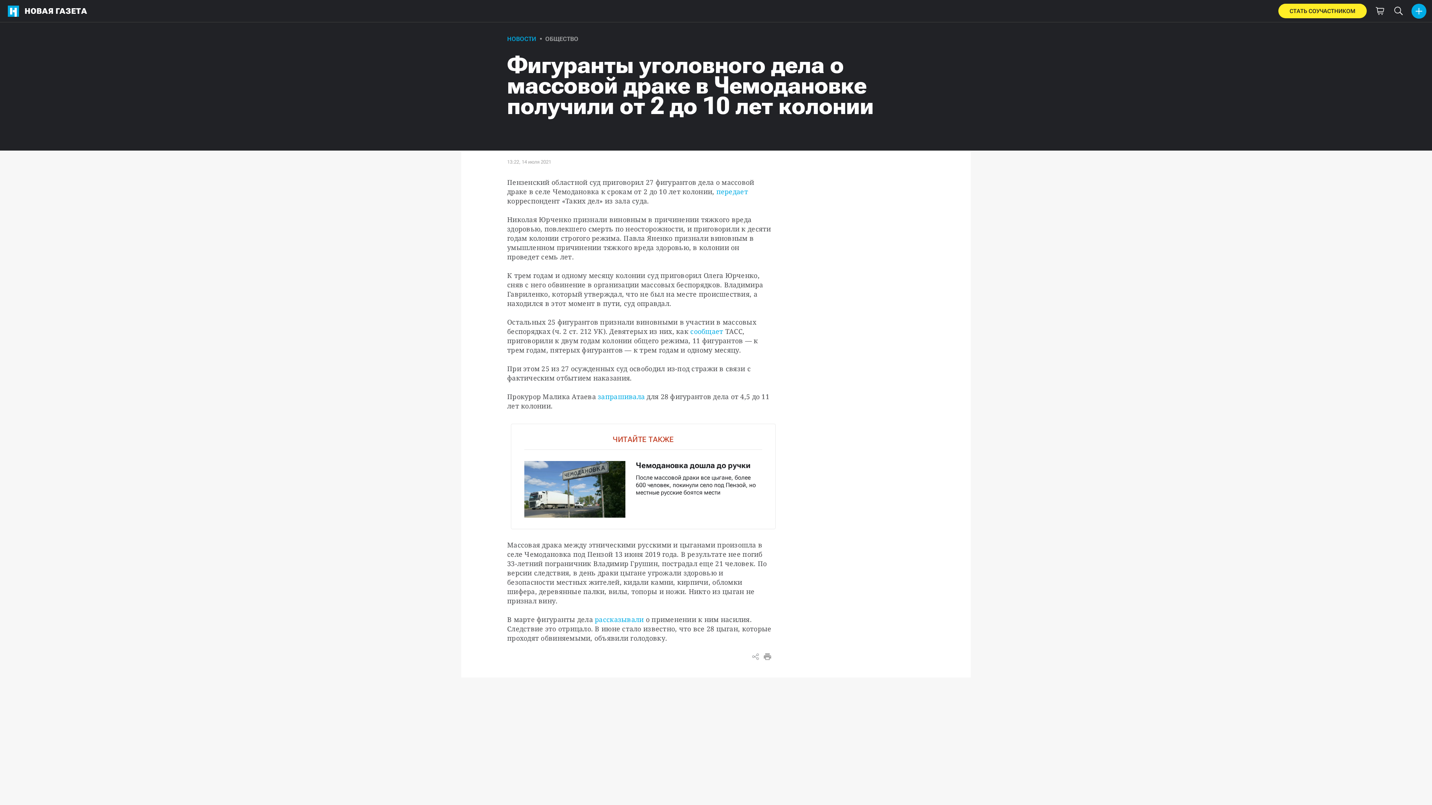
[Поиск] (1398, 11)
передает (732, 191)
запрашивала (621, 396)
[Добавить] (1418, 11)
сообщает (706, 331)
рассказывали (619, 619)
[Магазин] (1379, 11)
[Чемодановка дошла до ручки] (643, 476)
